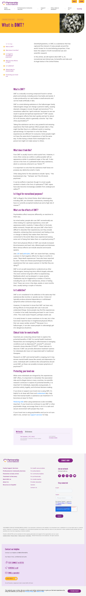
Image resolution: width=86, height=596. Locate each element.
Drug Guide (20, 19)
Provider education (35, 482)
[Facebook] (59, 475)
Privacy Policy (14, 535)
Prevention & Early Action (9, 19)
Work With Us (7, 479)
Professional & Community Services (14, 471)
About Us (6, 482)
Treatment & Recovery (10, 476)
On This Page (9, 43)
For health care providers (37, 468)
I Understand (74, 591)
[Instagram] (67, 475)
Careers (32, 484)
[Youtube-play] (74, 475)
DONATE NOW (65, 460)
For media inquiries (35, 479)
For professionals (35, 476)
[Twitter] (63, 475)
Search (78, 9)
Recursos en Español (9, 484)
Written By (19, 432)
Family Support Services (10, 468)
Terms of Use (21, 535)
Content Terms (6, 535)
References (28, 432)
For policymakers (35, 471)
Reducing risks (18, 402)
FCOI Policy (28, 535)
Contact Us (33, 487)
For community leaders (37, 473)
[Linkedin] (70, 475)
